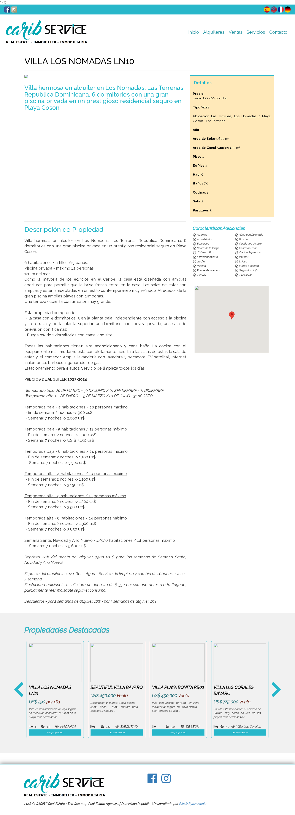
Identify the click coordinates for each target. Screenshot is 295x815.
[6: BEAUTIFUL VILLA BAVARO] (116, 662)
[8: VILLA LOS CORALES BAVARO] (240, 662)
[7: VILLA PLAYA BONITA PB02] (178, 662)
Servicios (256, 32)
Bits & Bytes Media (192, 804)
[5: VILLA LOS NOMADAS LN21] (55, 662)
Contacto (278, 32)
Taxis (252, 43)
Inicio (193, 32)
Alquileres (213, 32)
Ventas (235, 32)
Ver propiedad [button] (55, 732)
